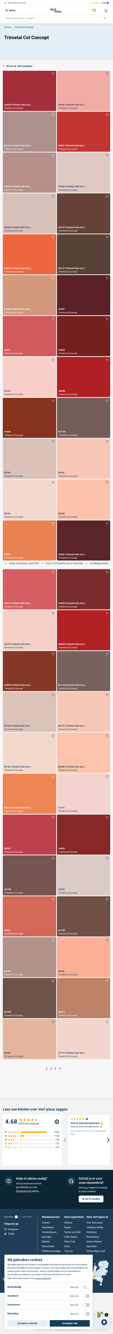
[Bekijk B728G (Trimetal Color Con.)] (29, 295)
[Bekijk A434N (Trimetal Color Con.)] (83, 589)
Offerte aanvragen (51, 1250)
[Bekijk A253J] (29, 336)
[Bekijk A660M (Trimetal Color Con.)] (83, 630)
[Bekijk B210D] (29, 459)
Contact (46, 1222)
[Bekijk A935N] (29, 418)
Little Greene (70, 1236)
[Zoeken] (105, 18)
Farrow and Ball (72, 1232)
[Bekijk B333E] (83, 957)
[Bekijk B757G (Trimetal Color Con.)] (29, 794)
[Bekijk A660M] (83, 377)
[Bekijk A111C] (83, 794)
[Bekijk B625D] (83, 500)
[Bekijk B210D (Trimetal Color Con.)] (29, 712)
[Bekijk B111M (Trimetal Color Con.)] (83, 671)
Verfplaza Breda (95, 1227)
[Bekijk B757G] (29, 540)
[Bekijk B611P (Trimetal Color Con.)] (83, 254)
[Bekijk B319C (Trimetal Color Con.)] (83, 712)
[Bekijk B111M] (83, 418)
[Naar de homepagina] (56, 10)
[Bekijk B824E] (29, 1039)
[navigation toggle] (6, 10)
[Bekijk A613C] (29, 377)
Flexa (67, 1246)
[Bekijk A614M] (29, 875)
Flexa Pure (69, 1241)
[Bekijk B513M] (29, 998)
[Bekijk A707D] (83, 875)
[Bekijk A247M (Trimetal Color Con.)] (29, 91)
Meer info (74, 1287)
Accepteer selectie (27, 1323)
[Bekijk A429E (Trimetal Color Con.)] (83, 91)
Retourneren (48, 1246)
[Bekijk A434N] (83, 336)
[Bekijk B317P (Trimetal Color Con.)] (83, 213)
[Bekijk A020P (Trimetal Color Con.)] (83, 540)
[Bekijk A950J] (29, 916)
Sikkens (68, 1222)
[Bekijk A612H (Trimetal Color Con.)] (29, 132)
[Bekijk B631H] (83, 998)
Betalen (46, 1241)
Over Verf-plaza (94, 1222)
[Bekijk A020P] (83, 295)
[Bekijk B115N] (83, 916)
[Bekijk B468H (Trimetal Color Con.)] (29, 254)
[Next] (108, 1140)
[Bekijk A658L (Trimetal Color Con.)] (83, 132)
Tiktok (11, 1233)
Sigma (67, 1227)
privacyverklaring (43, 1278)
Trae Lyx (68, 1250)
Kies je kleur (94, 10)
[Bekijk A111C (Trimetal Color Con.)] (83, 1039)
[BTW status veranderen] (17, 1217)
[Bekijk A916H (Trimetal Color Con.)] (29, 172)
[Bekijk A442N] (83, 835)
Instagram (13, 1229)
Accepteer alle (69, 1323)
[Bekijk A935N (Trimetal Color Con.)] (29, 671)
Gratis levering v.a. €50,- (17, 3)
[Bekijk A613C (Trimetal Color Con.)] (29, 630)
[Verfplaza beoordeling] (32, 1121)
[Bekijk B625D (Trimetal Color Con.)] (83, 753)
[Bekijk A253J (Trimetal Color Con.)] (29, 589)
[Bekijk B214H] (29, 957)
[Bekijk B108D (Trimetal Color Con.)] (83, 172)
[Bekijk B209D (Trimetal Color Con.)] (29, 213)
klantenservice (23, 1191)
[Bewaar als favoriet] (53, 74)
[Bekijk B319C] (83, 459)
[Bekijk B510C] (29, 500)
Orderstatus (48, 1227)
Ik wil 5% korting (91, 1198)
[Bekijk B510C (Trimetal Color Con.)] (29, 753)
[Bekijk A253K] (29, 835)
